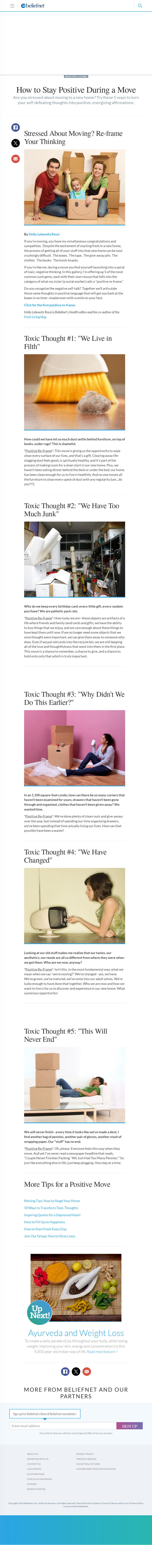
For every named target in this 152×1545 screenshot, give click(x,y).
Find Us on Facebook (39, 1479)
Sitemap (31, 1484)
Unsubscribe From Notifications (96, 1469)
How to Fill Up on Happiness (44, 1222)
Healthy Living (76, 76)
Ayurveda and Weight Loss (76, 1332)
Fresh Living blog (35, 317)
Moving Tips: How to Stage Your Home (52, 1201)
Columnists (34, 1469)
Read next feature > (102, 1351)
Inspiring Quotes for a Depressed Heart (52, 1215)
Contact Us (34, 1464)
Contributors (35, 1474)
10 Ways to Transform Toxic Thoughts (51, 1208)
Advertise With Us (37, 1459)
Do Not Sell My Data (88, 1464)
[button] (140, 5)
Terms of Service (86, 1459)
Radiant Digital (36, 1489)
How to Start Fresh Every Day (45, 1229)
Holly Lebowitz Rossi (44, 234)
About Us (32, 1454)
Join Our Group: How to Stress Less (49, 1236)
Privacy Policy (85, 1454)
